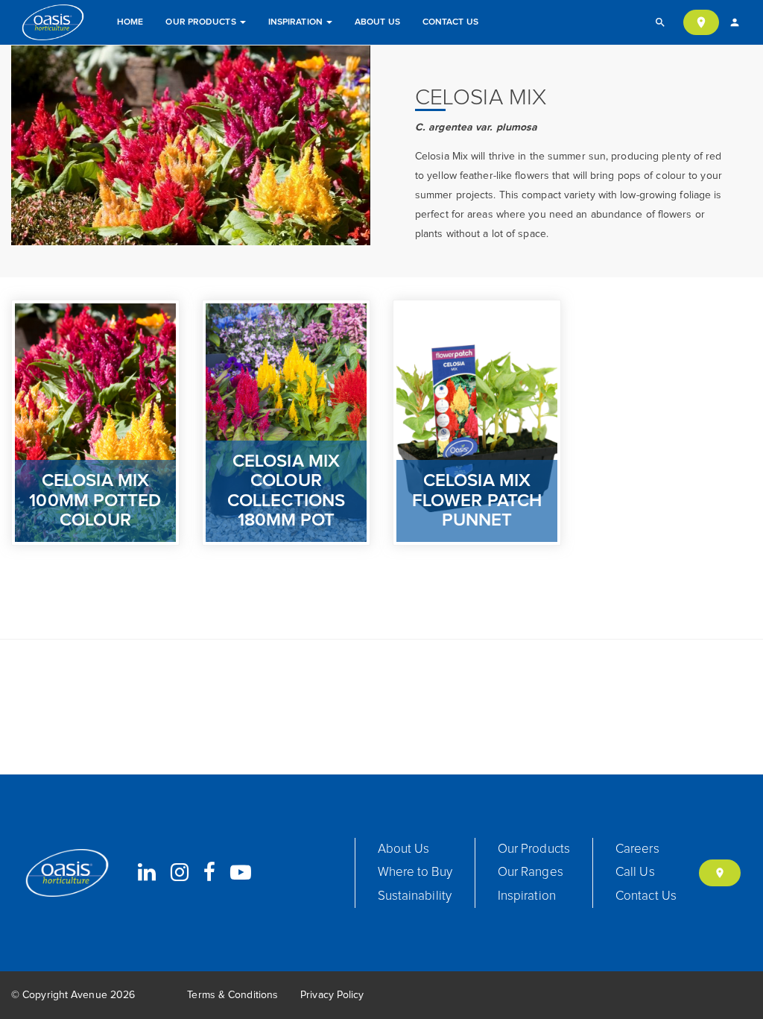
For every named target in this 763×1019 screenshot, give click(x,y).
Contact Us (450, 22)
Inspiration (296, 22)
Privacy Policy (332, 995)
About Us (377, 22)
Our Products (201, 22)
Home (130, 22)
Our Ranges (530, 872)
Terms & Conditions (232, 995)
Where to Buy (415, 872)
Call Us (635, 872)
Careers (637, 849)
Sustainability (415, 896)
